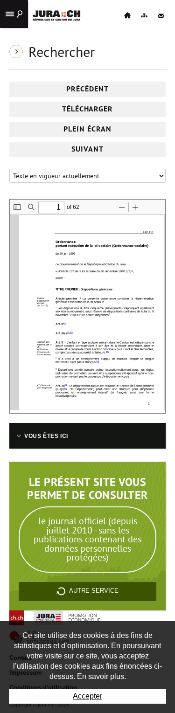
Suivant (87, 149)
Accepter (87, 696)
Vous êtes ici (46, 436)
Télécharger (87, 109)
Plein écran (87, 129)
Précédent (87, 89)
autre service (94, 591)
